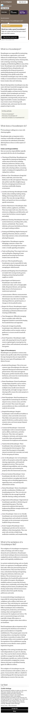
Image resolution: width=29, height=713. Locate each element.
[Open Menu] (9, 2)
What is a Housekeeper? (8, 114)
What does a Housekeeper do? (9, 115)
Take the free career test (10, 37)
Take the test (22, 2)
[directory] (14, 114)
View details (4, 8)
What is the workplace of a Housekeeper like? (13, 117)
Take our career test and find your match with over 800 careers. (13, 31)
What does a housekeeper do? (12, 21)
